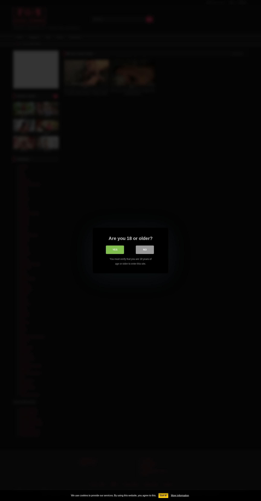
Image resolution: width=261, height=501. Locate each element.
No (145, 249)
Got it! (163, 495)
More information (180, 495)
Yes (115, 249)
